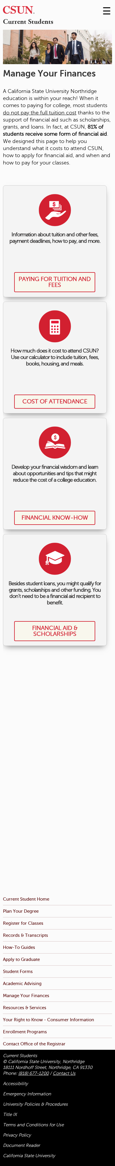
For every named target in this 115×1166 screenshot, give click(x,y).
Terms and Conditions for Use (33, 1124)
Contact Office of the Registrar (34, 1043)
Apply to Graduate (21, 959)
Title (10, 1114)
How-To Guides (19, 947)
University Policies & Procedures (35, 1104)
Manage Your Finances (26, 995)
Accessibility (15, 1083)
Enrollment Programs (25, 1031)
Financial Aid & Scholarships (55, 631)
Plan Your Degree (21, 911)
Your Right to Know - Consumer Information (48, 1019)
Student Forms (18, 971)
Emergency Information (27, 1094)
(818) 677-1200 (33, 1073)
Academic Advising (22, 983)
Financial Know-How (55, 518)
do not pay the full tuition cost (39, 113)
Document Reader (21, 1145)
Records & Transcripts (25, 935)
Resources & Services (24, 1007)
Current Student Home (26, 898)
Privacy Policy (17, 1135)
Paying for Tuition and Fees (55, 282)
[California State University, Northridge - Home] (18, 11)
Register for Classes (23, 923)
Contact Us (64, 1073)
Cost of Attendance (54, 401)
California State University (29, 1155)
